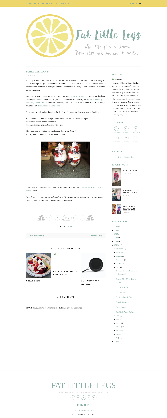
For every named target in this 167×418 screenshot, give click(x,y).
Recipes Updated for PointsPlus (65, 273)
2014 (116, 237)
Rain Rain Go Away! (131, 171)
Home (29, 3)
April (118, 323)
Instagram (136, 132)
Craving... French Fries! (124, 297)
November (120, 252)
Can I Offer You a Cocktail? (125, 312)
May (117, 319)
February (119, 330)
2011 (116, 338)
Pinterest (116, 142)
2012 (116, 245)
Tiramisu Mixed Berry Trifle (49, 105)
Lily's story (52, 3)
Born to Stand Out (122, 287)
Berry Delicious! (121, 302)
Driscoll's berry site (78, 96)
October (119, 256)
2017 (116, 227)
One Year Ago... (121, 292)
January (119, 334)
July (117, 267)
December (119, 249)
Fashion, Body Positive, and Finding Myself (129, 208)
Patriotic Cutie (121, 307)
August (118, 263)
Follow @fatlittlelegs (126, 156)
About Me (39, 3)
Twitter (126, 142)
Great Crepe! (34, 281)
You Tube (126, 132)
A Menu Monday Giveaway (90, 282)
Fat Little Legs (83, 385)
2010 (116, 341)
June (117, 315)
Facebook (136, 142)
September (120, 260)
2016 (116, 230)
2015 (116, 234)
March (118, 327)
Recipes (65, 3)
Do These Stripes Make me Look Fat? (131, 191)
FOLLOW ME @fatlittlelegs (84, 410)
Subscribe (116, 132)
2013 (116, 241)
